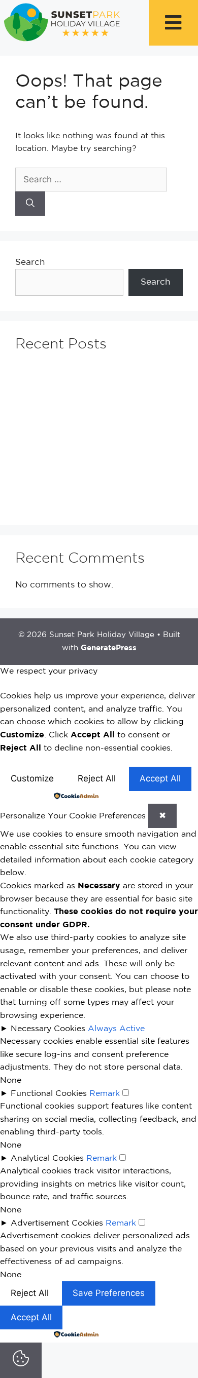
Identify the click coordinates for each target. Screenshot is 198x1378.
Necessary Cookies (48, 1029)
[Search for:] (91, 180)
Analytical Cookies (47, 1158)
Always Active (116, 1029)
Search (30, 262)
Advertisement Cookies (57, 1223)
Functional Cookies (49, 1093)
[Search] (30, 203)
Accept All (160, 778)
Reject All (97, 778)
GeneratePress (109, 648)
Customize (32, 778)
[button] (173, 23)
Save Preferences (109, 1293)
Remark (104, 1093)
